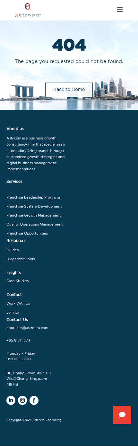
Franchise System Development (34, 206)
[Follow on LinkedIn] (10, 400)
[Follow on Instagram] (22, 400)
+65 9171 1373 (18, 340)
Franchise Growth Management (33, 215)
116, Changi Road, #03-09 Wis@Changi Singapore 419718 (28, 378)
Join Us (12, 312)
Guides (12, 250)
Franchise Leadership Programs (33, 197)
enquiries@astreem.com (27, 328)
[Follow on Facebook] (34, 400)
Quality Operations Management (34, 224)
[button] (122, 415)
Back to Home (69, 89)
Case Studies (17, 281)
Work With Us (18, 303)
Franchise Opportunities (27, 233)
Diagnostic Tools (20, 259)
